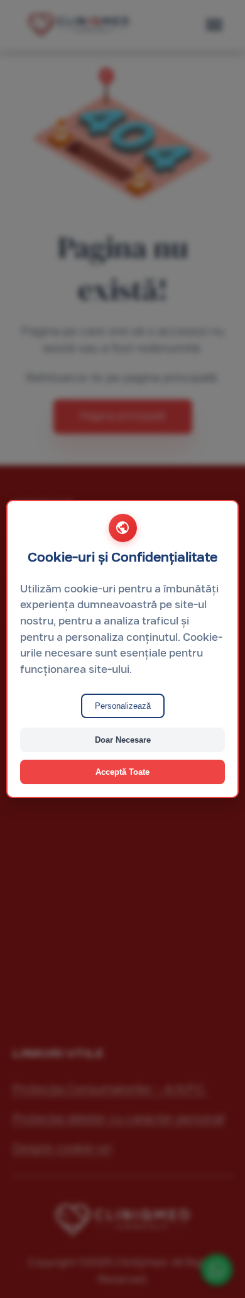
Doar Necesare (123, 740)
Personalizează (123, 706)
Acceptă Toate (122, 772)
